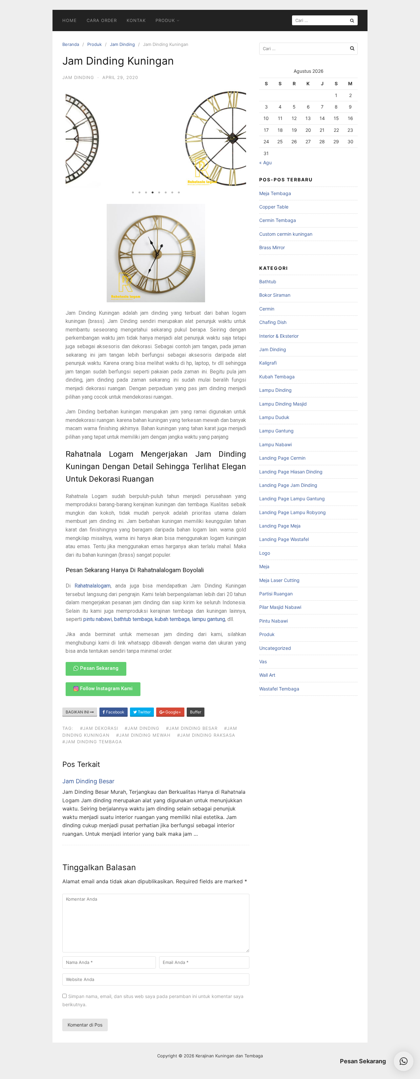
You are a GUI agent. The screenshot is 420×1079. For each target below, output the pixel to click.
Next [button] (236, 138)
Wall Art (267, 675)
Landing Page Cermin (282, 458)
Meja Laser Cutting (279, 580)
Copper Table (273, 207)
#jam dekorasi (99, 728)
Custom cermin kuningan (285, 234)
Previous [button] (75, 138)
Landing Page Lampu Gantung (292, 498)
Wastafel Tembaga (279, 688)
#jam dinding (142, 728)
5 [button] (159, 192)
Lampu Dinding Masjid (283, 404)
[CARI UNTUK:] (325, 20)
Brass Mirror (272, 247)
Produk (165, 20)
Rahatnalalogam (92, 586)
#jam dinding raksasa (206, 735)
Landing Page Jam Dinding (288, 485)
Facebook (114, 711)
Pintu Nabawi (273, 621)
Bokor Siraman (274, 295)
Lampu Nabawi (275, 444)
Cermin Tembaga (277, 220)
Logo (264, 553)
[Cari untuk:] (308, 49)
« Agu (265, 162)
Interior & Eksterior (279, 336)
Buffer (195, 711)
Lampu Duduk (274, 417)
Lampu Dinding (275, 390)
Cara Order (102, 20)
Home (69, 20)
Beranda (70, 44)
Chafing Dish (272, 322)
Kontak (136, 20)
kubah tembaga (172, 619)
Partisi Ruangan (276, 593)
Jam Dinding (122, 44)
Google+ (172, 711)
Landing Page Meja (280, 526)
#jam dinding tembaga (92, 741)
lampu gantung (208, 619)
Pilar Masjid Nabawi (280, 607)
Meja (264, 566)
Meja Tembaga (275, 193)
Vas (263, 661)
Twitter (144, 711)
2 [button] (139, 192)
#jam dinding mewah (143, 735)
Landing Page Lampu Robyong (292, 512)
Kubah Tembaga (277, 376)
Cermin (266, 308)
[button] (403, 1061)
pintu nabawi (97, 619)
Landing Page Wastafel (284, 539)
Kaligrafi (268, 363)
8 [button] (179, 192)
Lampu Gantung (276, 430)
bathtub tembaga (133, 619)
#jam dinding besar (192, 728)
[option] (156, 138)
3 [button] (146, 192)
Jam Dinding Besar (88, 781)
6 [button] (165, 192)
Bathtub (267, 281)
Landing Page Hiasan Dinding (291, 471)
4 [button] (152, 192)
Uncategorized (275, 648)
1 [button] (133, 192)
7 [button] (172, 192)
